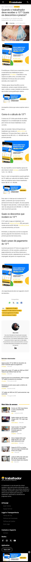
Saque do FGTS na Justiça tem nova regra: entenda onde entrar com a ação (19, 449)
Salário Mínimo (14, 422)
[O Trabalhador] (15, 2)
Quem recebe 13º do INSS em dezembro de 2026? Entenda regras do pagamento (14, 363)
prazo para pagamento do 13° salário (10, 312)
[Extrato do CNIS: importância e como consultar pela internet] (6, 410)
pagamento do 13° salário (11, 308)
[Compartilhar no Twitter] (13, 303)
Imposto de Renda (15, 223)
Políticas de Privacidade (10, 518)
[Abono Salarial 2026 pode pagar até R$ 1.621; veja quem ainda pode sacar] (6, 439)
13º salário (13, 74)
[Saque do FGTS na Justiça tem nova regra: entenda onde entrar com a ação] (6, 449)
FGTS (12, 452)
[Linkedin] (15, 348)
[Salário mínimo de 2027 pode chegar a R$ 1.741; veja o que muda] (6, 419)
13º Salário (16, 6)
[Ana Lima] (7, 23)
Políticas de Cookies (9, 521)
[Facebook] (3, 541)
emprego (15, 170)
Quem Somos (7, 506)
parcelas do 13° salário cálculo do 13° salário (12, 310)
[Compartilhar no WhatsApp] (9, 303)
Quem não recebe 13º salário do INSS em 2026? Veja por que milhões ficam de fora (15, 371)
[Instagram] (7, 541)
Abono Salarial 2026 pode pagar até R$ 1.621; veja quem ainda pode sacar (18, 439)
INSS (12, 413)
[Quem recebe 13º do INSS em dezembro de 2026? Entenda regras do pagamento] (6, 428)
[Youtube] (15, 541)
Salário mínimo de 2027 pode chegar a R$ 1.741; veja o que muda (19, 419)
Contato (5, 533)
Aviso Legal (6, 524)
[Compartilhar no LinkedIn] (17, 303)
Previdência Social (24, 225)
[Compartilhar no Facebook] (21, 303)
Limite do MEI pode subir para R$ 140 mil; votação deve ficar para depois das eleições (19, 458)
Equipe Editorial (7, 509)
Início (3, 6)
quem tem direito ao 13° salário (9, 315)
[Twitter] (11, 541)
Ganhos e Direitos (9, 6)
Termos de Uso (7, 515)
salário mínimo (21, 131)
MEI (12, 462)
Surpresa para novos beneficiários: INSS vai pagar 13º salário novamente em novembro (15, 378)
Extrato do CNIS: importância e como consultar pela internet (19, 409)
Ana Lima (12, 23)
